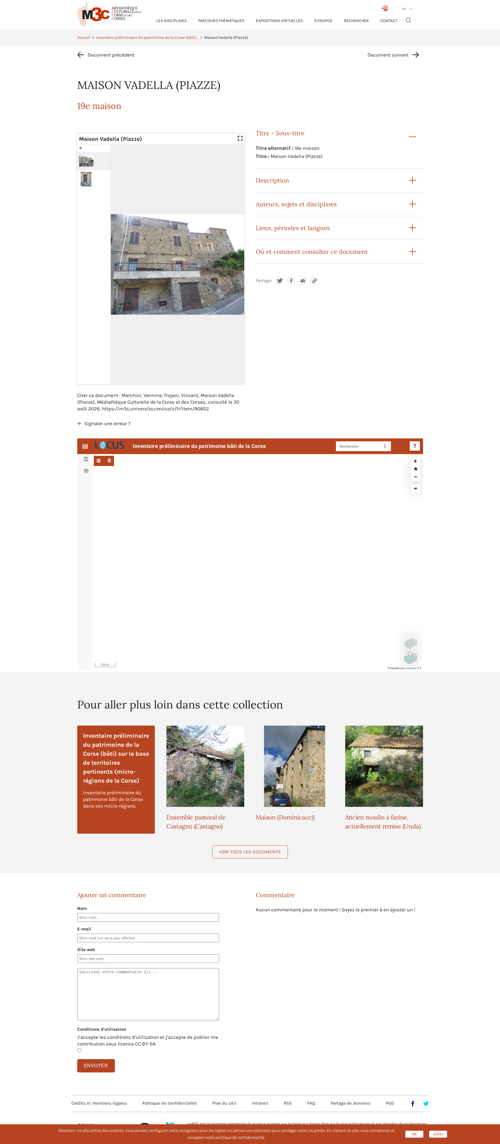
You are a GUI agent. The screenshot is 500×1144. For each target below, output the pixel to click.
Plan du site (224, 1103)
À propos (323, 20)
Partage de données (350, 1103)
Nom (82, 908)
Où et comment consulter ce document (312, 252)
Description (272, 180)
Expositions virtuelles (279, 20)
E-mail (84, 929)
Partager (264, 280)
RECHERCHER (356, 20)
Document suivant (388, 55)
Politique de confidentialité (169, 1103)
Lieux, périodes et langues (293, 228)
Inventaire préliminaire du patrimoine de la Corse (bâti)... (147, 37)
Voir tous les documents (250, 852)
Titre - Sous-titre (280, 133)
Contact (388, 20)
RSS (288, 1103)
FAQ (311, 1103)
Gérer (438, 1134)
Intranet (260, 1103)
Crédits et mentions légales (99, 1103)
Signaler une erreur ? (107, 423)
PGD (390, 1103)
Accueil (83, 37)
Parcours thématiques (221, 20)
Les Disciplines (171, 20)
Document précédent (111, 55)
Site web (86, 949)
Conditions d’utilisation (101, 1029)
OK (414, 1134)
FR (404, 9)
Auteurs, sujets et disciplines (296, 204)
